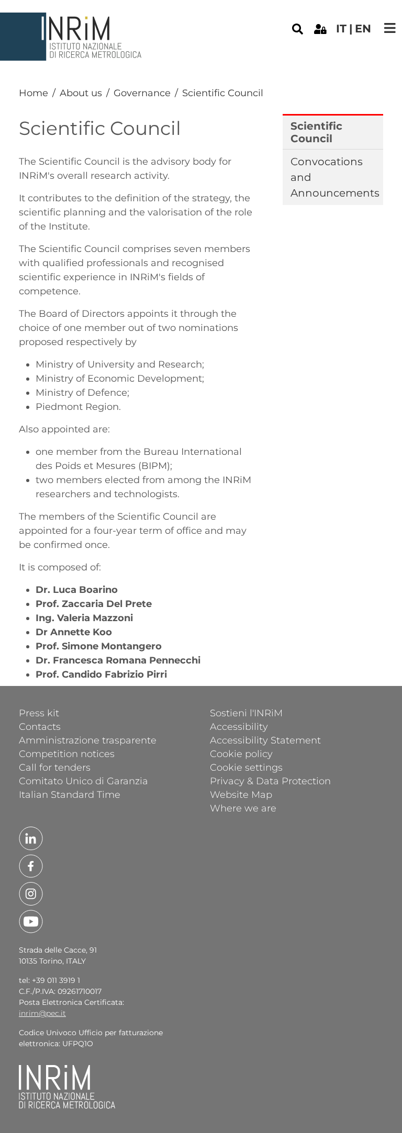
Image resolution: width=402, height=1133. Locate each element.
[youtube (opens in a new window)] (31, 920)
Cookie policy (241, 753)
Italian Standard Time (69, 794)
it (341, 28)
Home (33, 93)
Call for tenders (55, 767)
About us (81, 93)
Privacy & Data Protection (270, 780)
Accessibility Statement (265, 740)
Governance (142, 93)
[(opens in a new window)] (320, 28)
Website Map (241, 794)
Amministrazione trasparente (88, 740)
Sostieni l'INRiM (246, 712)
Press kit (39, 712)
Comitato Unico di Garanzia (83, 780)
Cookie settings (246, 767)
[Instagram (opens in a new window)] (31, 893)
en (363, 28)
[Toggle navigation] (390, 28)
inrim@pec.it (42, 1013)
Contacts (40, 726)
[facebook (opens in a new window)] (31, 865)
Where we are (243, 808)
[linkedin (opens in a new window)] (31, 837)
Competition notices (67, 753)
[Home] (72, 20)
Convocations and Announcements (334, 177)
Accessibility (239, 726)
